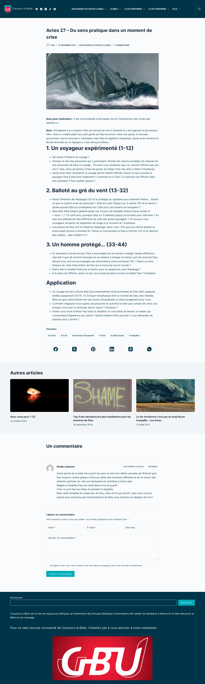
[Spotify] (55, 9)
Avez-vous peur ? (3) (22, 416)
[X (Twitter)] (74, 349)
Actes (52, 335)
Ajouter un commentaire (62, 537)
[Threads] (130, 349)
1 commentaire (122, 45)
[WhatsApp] (149, 349)
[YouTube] (46, 9)
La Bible (114, 9)
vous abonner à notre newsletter (133, 628)
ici (57, 122)
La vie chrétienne (157, 9)
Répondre (152, 467)
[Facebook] (37, 9)
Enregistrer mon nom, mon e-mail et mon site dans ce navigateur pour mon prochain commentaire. (96, 565)
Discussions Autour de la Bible (88, 9)
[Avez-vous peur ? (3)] (39, 395)
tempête (134, 335)
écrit (64, 335)
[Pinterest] (93, 349)
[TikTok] (50, 9)
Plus (174, 9)
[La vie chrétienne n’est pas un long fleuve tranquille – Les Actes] (165, 395)
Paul (102, 335)
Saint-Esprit (117, 335)
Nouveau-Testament (83, 335)
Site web (130, 527)
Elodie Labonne (66, 466)
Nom (51, 527)
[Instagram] (41, 9)
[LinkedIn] (112, 349)
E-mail (91, 527)
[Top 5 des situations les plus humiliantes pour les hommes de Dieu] (102, 395)
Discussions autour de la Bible (95, 45)
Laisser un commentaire (60, 574)
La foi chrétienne (133, 9)
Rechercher (16, 597)
